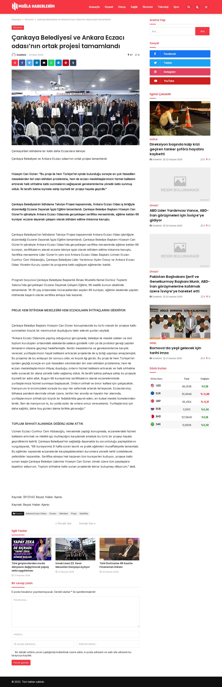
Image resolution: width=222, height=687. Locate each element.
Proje (73, 513)
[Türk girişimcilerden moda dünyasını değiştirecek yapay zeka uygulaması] (31, 549)
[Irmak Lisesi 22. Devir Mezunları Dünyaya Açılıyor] (75, 549)
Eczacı (53, 513)
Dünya (122, 6)
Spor (176, 6)
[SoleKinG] (14, 55)
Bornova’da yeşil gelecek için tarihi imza (175, 350)
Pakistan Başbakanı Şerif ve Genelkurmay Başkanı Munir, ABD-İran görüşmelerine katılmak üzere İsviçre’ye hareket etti (180, 284)
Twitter (168, 62)
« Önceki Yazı (63, 523)
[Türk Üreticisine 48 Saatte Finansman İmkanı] (119, 549)
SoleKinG (21, 55)
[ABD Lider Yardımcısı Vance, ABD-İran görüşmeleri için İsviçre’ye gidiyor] (180, 185)
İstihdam (63, 513)
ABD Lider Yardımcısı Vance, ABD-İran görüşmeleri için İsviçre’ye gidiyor (179, 215)
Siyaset (109, 6)
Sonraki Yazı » (87, 523)
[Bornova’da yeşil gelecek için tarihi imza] (180, 322)
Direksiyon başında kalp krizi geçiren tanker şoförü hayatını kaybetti (177, 149)
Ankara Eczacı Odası (36, 513)
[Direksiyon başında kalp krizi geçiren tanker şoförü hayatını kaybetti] (180, 118)
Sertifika (84, 513)
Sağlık (134, 6)
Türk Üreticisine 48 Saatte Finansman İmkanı (116, 565)
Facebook (170, 53)
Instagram (170, 71)
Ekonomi (148, 6)
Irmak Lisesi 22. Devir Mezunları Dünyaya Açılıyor (73, 565)
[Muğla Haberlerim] (33, 6)
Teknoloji (163, 6)
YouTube (169, 80)
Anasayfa (94, 6)
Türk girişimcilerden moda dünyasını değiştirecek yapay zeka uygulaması (30, 567)
